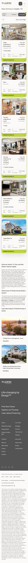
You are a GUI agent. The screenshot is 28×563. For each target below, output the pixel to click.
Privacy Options (5, 480)
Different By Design (6, 426)
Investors (4, 454)
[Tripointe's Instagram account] (6, 467)
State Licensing (16, 476)
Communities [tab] (22, 14)
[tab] (6, 14)
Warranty (17, 435)
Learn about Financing (11, 413)
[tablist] (14, 14)
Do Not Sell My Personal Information (17, 480)
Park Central (4, 300)
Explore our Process (10, 410)
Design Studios (5, 429)
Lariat (23, 298)
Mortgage (17, 426)
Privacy (6, 476)
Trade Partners (19, 448)
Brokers (17, 445)
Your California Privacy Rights (8, 483)
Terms (3, 476)
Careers (4, 448)
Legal (11, 476)
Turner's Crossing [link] (9, 167)
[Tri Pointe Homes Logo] (7, 3)
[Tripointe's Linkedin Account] (12, 467)
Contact (3, 451)
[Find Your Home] (20, 3)
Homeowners (18, 442)
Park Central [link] (8, 50)
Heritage (11, 300)
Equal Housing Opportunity (7, 486)
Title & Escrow (18, 432)
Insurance (17, 429)
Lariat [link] (6, 125)
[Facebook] (9, 467)
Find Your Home (8, 407)
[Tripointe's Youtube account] (2, 467)
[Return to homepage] (14, 382)
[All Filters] (3, 19)
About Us (4, 442)
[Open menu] (24, 3)
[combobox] (20, 19)
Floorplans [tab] (14, 14)
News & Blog (5, 445)
